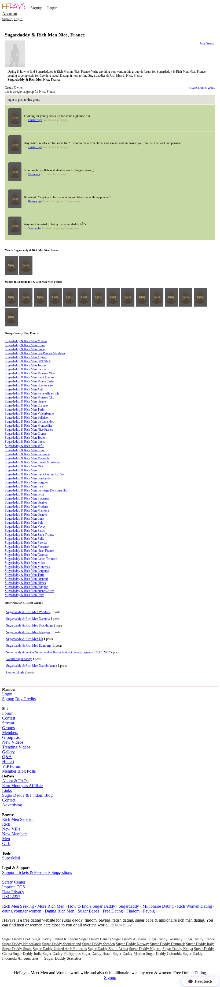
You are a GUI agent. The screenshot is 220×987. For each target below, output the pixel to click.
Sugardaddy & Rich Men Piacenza (27, 498)
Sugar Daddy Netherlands (21, 944)
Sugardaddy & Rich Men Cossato (26, 405)
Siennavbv (34, 228)
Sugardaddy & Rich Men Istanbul (26, 579)
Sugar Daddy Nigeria (145, 949)
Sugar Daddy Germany (165, 939)
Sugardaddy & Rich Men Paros (25, 530)
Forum (7, 713)
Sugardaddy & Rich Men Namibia (28, 619)
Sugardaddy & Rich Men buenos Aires (29, 591)
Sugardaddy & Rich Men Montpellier (28, 425)
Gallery (8, 752)
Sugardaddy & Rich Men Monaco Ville (30, 373)
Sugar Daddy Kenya (177, 949)
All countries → (30, 958)
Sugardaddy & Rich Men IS (23, 470)
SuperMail (11, 858)
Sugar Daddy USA (16, 939)
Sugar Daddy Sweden (98, 944)
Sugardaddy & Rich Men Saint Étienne (29, 377)
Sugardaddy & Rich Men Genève (26, 502)
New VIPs (11, 829)
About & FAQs (15, 781)
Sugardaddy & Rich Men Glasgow (28, 632)
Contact (8, 800)
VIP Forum (11, 766)
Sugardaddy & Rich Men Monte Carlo (29, 381)
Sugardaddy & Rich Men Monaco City (29, 397)
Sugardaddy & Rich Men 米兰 (24, 446)
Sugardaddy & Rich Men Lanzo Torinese (31, 559)
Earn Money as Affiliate (22, 785)
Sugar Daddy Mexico (129, 954)
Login (52, 8)
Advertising (12, 805)
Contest (8, 718)
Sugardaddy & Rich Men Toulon (25, 438)
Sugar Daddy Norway (132, 944)
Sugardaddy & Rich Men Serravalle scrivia (32, 393)
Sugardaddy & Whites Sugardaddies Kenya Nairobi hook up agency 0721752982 (58, 652)
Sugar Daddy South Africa (108, 949)
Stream (8, 723)
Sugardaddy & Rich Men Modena (26, 506)
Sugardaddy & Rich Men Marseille (27, 458)
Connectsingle (15, 672)
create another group (202, 88)
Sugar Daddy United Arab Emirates (60, 949)
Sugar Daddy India (27, 954)
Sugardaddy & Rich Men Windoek (28, 612)
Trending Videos (16, 747)
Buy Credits (25, 699)
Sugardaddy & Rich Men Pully (24, 539)
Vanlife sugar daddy (19, 659)
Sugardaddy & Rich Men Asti (24, 389)
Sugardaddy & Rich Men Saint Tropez (29, 535)
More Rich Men (50, 906)
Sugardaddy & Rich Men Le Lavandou (29, 421)
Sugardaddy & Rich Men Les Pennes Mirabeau (35, 353)
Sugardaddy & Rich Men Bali (24, 522)
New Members (14, 834)
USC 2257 (11, 896)
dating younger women (21, 911)
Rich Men (10, 906)
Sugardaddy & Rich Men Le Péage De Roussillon (36, 490)
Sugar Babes (88, 911)
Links (7, 790)
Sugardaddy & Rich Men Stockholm (29, 625)
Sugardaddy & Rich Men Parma (25, 369)
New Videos (12, 742)
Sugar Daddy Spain (17, 949)
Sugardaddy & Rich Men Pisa (24, 486)
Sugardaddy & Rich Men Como (25, 450)
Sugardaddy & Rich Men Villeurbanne (29, 413)
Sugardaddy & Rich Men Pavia (25, 349)
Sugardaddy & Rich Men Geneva (26, 514)
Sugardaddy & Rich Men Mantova (27, 510)
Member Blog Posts (19, 771)
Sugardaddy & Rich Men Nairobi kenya (31, 666)
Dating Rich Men (59, 911)
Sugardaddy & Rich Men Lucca (25, 442)
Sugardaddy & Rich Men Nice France (29, 429)
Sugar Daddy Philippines (61, 954)
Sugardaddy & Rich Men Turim (25, 409)
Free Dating (113, 911)
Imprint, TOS (13, 887)
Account (9, 14)
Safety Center (13, 882)
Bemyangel (35, 201)
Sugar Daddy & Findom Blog (27, 795)
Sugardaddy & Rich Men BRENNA (28, 361)
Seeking (27, 906)
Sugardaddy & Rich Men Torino (25, 365)
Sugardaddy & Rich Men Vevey (25, 526)
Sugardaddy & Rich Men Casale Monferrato (33, 462)
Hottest (8, 761)
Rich (6, 824)
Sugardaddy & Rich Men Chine (25, 345)
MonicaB (34, 174)
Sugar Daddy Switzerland (61, 944)
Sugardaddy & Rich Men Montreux (27, 567)
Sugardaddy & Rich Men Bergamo (27, 571)
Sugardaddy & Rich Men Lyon (24, 494)
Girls (6, 843)
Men (6, 838)
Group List (11, 737)
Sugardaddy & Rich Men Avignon (26, 587)
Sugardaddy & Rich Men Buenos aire (29, 385)
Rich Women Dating (194, 906)
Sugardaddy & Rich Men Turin (25, 575)
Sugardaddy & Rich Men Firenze (26, 543)
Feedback (203, 981)
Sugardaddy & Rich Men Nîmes (25, 583)
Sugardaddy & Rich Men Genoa (25, 401)
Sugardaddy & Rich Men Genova (26, 555)
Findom (133, 911)
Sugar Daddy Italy (200, 944)
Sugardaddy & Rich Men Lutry (25, 518)
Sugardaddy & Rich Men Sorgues (26, 482)
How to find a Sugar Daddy (91, 906)
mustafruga (35, 120)
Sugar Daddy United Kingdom (55, 939)
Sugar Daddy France (199, 939)
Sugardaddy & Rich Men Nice (24, 466)
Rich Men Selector (18, 819)
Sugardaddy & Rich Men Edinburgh (29, 645)
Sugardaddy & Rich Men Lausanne (27, 454)
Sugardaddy (129, 906)
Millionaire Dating (158, 906)
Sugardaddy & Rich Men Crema (25, 433)
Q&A (7, 756)
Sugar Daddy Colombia (164, 954)
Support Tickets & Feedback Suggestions (37, 872)
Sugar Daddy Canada (95, 939)
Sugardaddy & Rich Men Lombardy (28, 478)
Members (10, 732)
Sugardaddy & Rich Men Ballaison (27, 417)
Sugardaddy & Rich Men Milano (26, 341)
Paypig (149, 911)
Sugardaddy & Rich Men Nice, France (29, 551)
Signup (36, 8)
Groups (8, 727)
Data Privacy (13, 891)
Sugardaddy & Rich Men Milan (25, 563)
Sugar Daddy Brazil (97, 954)
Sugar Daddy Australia (129, 939)
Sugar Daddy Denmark (167, 944)
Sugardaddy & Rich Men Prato (24, 595)
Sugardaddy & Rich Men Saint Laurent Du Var (35, 474)
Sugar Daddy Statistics (62, 958)
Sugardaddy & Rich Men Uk (24, 639)
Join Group (207, 43)
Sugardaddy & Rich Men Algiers (26, 357)
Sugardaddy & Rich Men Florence (27, 547)
